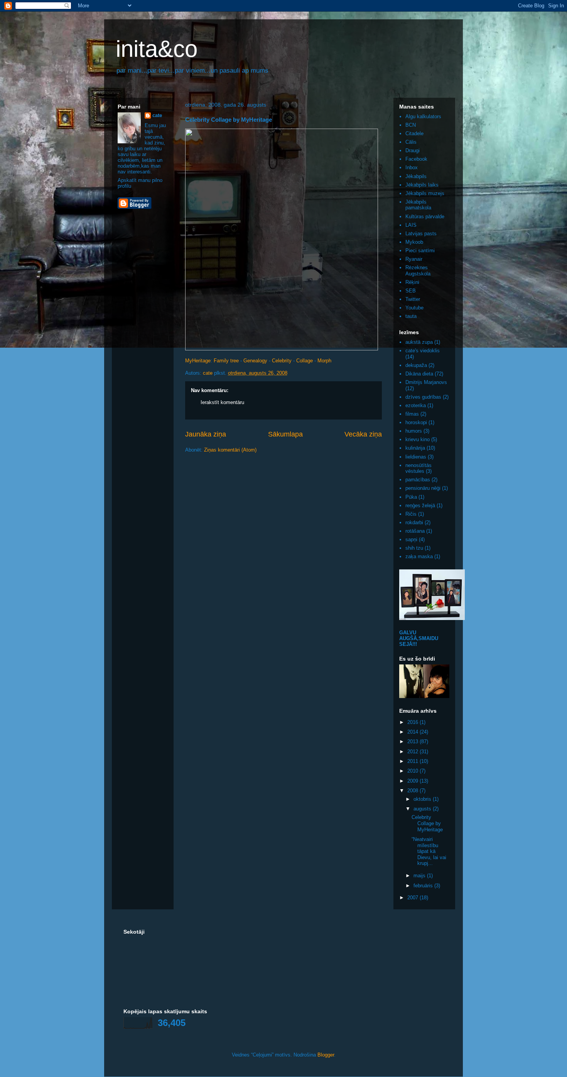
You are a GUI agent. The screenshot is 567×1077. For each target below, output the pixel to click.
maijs (420, 875)
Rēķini (412, 282)
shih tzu (414, 548)
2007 (413, 897)
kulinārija (415, 448)
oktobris (423, 799)
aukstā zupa (419, 342)
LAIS (411, 225)
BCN (410, 125)
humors (413, 431)
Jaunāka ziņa (205, 434)
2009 (413, 781)
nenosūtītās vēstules (418, 468)
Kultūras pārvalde (424, 216)
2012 (413, 751)
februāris (423, 885)
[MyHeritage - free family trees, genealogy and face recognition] (281, 349)
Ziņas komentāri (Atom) (230, 450)
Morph (324, 361)
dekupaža (416, 365)
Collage (304, 361)
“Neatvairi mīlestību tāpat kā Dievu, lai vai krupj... (429, 851)
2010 (413, 771)
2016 (413, 722)
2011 (413, 761)
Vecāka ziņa (363, 434)
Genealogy (255, 361)
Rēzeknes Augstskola (417, 271)
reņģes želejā (420, 505)
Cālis (411, 142)
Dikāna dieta (419, 374)
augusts (423, 809)
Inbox (411, 167)
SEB (410, 291)
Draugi (412, 150)
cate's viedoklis (422, 350)
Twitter (412, 299)
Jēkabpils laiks (422, 185)
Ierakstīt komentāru (222, 402)
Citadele (414, 133)
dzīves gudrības (423, 397)
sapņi (411, 539)
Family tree (226, 361)
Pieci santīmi (420, 250)
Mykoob (414, 242)
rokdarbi (414, 522)
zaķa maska (419, 556)
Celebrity (282, 361)
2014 (413, 732)
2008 (413, 790)
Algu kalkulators (423, 116)
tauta (411, 316)
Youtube (414, 308)
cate (157, 115)
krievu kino (417, 439)
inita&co (156, 49)
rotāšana (415, 531)
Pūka (411, 497)
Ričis (411, 514)
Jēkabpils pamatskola (418, 205)
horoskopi (416, 422)
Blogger (325, 1055)
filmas (412, 414)
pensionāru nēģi (422, 488)
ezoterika (415, 405)
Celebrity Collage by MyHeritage (427, 823)
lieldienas (415, 457)
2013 (413, 741)
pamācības (417, 479)
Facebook (416, 159)
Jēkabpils (416, 176)
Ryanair (413, 259)
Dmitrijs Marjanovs (426, 382)
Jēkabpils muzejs (424, 193)
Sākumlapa (285, 434)
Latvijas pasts (421, 233)
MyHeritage (198, 361)
